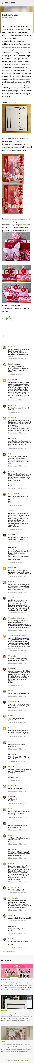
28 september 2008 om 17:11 (17, 803)
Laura (14, 102)
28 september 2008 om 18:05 (17, 817)
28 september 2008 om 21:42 (17, 882)
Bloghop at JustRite (7, 979)
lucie (9, 938)
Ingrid (10, 582)
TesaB (10, 742)
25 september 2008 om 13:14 (17, 650)
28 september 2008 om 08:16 (17, 761)
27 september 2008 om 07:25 (17, 736)
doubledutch (23, 225)
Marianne (11, 380)
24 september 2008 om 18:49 (17, 448)
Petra (10, 835)
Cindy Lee (11, 898)
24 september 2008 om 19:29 (17, 505)
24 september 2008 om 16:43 (17, 433)
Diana (10, 766)
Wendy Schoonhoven (15, 618)
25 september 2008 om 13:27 (17, 663)
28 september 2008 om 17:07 (17, 791)
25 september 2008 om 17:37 (17, 685)
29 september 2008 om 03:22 (17, 910)
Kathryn (11, 568)
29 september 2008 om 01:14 (17, 892)
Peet (9, 690)
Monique (11, 417)
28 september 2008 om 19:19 (17, 830)
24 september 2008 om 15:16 (17, 374)
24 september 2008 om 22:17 (17, 542)
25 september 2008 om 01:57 (17, 576)
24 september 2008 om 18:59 (17, 466)
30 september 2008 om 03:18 (17, 933)
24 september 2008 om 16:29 (17, 412)
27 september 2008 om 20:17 (17, 749)
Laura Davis (12, 364)
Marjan (10, 535)
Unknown (11, 728)
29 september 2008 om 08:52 (17, 921)
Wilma (10, 656)
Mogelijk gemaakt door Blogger (18, 1060)
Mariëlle (11, 405)
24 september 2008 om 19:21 (17, 488)
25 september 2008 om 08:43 (17, 592)
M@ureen (11, 454)
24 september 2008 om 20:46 (17, 529)
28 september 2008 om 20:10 (17, 858)
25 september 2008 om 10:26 (17, 613)
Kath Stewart (12, 493)
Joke (9, 597)
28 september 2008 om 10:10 (17, 780)
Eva (9, 715)
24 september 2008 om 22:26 (17, 562)
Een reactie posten (9, 951)
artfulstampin (12, 701)
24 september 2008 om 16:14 (17, 400)
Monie (10, 346)
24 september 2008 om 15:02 (17, 359)
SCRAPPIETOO (10, 3)
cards (3, 1041)
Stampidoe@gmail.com (16, 635)
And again (4, 1010)
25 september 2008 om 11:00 (17, 630)
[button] (3, 21)
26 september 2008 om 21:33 (17, 696)
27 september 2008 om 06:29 (17, 722)
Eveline (10, 668)
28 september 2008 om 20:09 (17, 844)
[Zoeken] (31, 3)
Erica (10, 471)
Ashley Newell (12, 887)
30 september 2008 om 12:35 (17, 947)
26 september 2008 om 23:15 (17, 710)
